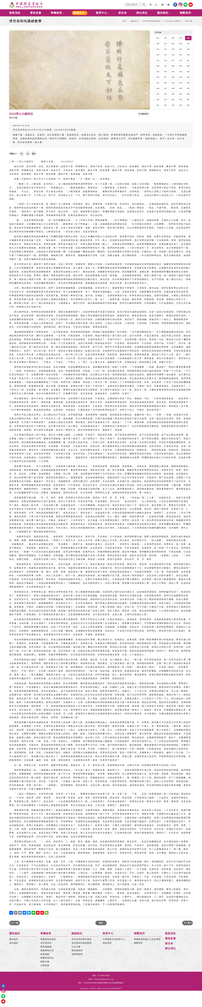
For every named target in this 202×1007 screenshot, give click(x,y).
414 (180, 49)
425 (188, 60)
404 (180, 38)
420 (188, 55)
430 (188, 66)
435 (188, 72)
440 (188, 77)
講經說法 (79, 12)
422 (165, 60)
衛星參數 (44, 954)
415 (188, 49)
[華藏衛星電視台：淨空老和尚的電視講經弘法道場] (25, 4)
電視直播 (35, 12)
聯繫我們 (185, 12)
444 (180, 83)
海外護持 (13, 943)
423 (173, 60)
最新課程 (107, 943)
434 (180, 72)
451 (157, 94)
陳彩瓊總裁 (46, 947)
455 (188, 94)
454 (180, 94)
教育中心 (101, 12)
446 (157, 88)
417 (165, 55)
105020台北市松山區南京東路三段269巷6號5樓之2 (103, 983)
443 (173, 83)
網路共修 (44, 961)
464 (180, 105)
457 (165, 100)
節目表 (122, 12)
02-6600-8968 (104, 975)
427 (165, 66)
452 (165, 94)
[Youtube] (191, 5)
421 (157, 60)
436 (157, 77)
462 (165, 105)
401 (157, 38)
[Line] (185, 5)
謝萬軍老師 (77, 954)
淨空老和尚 (46, 943)
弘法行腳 (76, 947)
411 (157, 49)
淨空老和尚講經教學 (152, 21)
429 (180, 66)
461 (157, 105)
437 (165, 77)
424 (180, 60)
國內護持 (13, 939)
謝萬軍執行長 (47, 950)
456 (157, 100)
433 (173, 72)
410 (188, 44)
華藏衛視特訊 (47, 958)
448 (173, 88)
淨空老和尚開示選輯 (82, 939)
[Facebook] (175, 5)
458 (173, 100)
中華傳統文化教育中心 (114, 939)
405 (188, 38)
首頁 (124, 21)
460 (188, 100)
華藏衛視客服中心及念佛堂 (147, 939)
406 (157, 44)
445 (188, 83)
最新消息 (14, 12)
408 (173, 44)
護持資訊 (162, 12)
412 (165, 49)
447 (165, 88)
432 (165, 72)
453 (173, 94)
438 (173, 77)
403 (173, 38)
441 (157, 83)
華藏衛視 (56, 12)
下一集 (187, 923)
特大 (34, 154)
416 (157, 55)
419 (180, 55)
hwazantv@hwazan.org (103, 979)
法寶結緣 (44, 965)
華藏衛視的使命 (48, 939)
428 (173, 66)
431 (157, 72)
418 (173, 55)
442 (165, 83)
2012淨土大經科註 (173, 21)
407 (165, 44)
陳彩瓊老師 (77, 950)
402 (165, 38)
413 (173, 49)
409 (180, 44)
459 (180, 100)
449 (180, 88)
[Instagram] (180, 5)
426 (157, 66)
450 (188, 88)
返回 (101, 923)
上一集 (15, 923)
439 (180, 77)
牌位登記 (142, 12)
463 (173, 105)
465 (188, 105)
